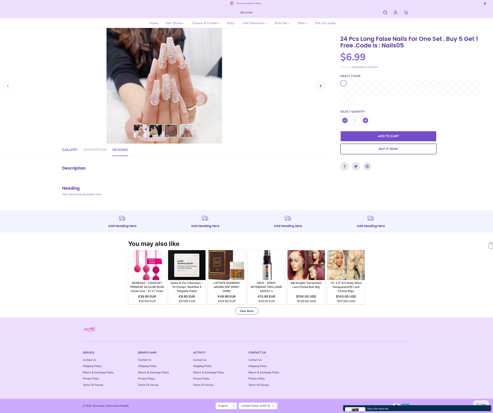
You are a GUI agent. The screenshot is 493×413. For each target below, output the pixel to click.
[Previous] (8, 86)
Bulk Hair (281, 23)
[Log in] (395, 12)
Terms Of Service (93, 385)
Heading (120, 149)
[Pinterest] (367, 166)
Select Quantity (352, 112)
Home (154, 23)
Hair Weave (174, 23)
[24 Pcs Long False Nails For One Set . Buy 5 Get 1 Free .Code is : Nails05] (164, 86)
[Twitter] (356, 166)
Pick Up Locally (325, 23)
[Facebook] (344, 166)
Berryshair (99, 406)
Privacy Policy (91, 378)
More (302, 23)
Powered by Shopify (117, 406)
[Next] (320, 86)
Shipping (345, 67)
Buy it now (388, 149)
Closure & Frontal (205, 23)
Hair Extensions (254, 23)
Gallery (70, 149)
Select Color (350, 76)
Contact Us (89, 360)
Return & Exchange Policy (98, 372)
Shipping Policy (92, 366)
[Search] (385, 12)
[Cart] (406, 12)
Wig (230, 23)
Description (94, 149)
